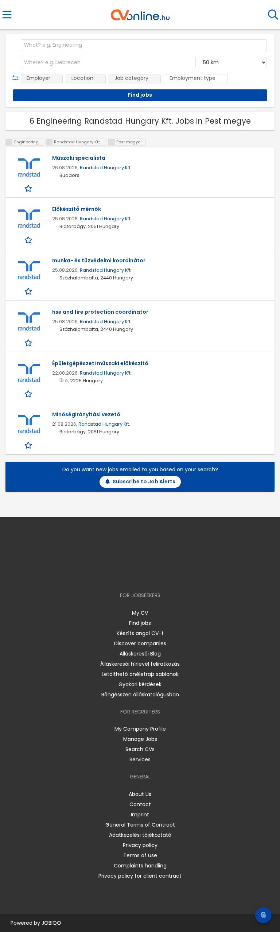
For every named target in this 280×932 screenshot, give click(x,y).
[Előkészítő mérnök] (29, 219)
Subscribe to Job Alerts (144, 481)
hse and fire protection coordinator (100, 312)
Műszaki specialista (78, 158)
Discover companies (140, 643)
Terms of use (140, 855)
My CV (140, 612)
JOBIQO (51, 923)
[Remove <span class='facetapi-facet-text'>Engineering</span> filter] (9, 142)
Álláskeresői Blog (140, 653)
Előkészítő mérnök (76, 209)
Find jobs (140, 623)
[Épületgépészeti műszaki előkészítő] (29, 373)
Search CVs (140, 749)
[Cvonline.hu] (140, 12)
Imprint (140, 814)
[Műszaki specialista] (29, 168)
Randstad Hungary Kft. (106, 168)
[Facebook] (123, 574)
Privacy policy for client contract (140, 875)
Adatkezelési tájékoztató (140, 835)
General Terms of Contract (140, 824)
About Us (140, 794)
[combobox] (144, 45)
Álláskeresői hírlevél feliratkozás (140, 664)
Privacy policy (140, 845)
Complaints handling (140, 865)
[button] (17, 78)
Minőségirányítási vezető (86, 414)
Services (140, 759)
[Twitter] (158, 574)
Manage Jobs (140, 739)
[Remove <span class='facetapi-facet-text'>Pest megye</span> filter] (111, 142)
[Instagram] (135, 574)
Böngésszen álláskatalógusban (140, 694)
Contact (140, 804)
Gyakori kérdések (140, 684)
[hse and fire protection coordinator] (29, 322)
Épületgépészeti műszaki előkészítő (100, 363)
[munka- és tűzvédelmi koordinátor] (29, 270)
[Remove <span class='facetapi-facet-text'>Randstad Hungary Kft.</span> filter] (49, 142)
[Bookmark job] (29, 188)
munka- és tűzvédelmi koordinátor (98, 260)
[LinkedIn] (147, 574)
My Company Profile (140, 728)
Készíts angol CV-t (140, 633)
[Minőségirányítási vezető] (29, 424)
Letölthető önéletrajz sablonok (140, 674)
